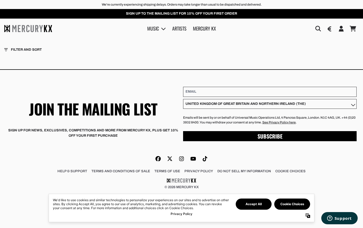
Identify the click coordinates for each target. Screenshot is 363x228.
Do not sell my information (244, 171)
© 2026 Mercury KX (181, 187)
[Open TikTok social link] (205, 159)
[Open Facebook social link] (158, 159)
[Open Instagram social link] (181, 159)
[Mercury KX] (28, 28)
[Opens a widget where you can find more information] (339, 218)
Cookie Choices (290, 171)
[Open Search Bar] (318, 28)
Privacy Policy (198, 171)
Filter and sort (26, 49)
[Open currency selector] (329, 29)
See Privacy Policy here (279, 122)
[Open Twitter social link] (170, 159)
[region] (181, 14)
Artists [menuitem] (179, 28)
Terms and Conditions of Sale (120, 171)
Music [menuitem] (153, 28)
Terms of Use (167, 171)
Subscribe (270, 136)
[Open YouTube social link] (193, 159)
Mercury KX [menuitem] (204, 28)
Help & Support (72, 171)
